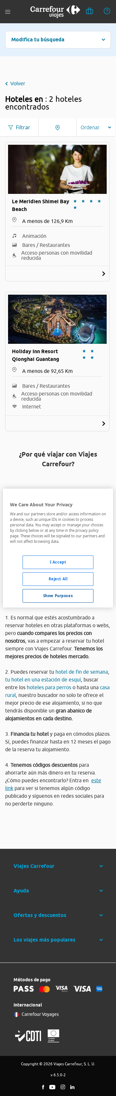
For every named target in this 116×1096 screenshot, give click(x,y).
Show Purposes (58, 595)
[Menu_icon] (7, 12)
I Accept (58, 562)
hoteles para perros (49, 687)
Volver (17, 83)
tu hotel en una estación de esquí (43, 679)
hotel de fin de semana (81, 672)
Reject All (58, 578)
